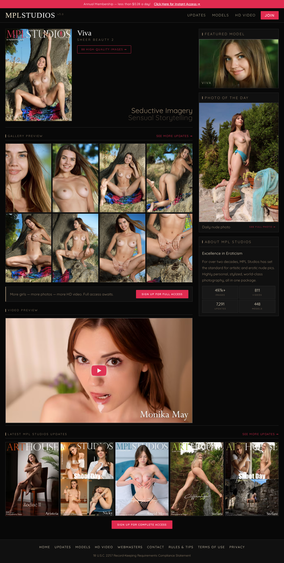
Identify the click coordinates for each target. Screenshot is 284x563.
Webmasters (130, 547)
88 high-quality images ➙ (104, 49)
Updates (196, 15)
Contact (155, 547)
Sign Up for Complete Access (142, 524)
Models (220, 15)
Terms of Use (211, 547)
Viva (84, 33)
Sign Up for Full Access (162, 294)
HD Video (245, 15)
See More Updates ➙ (174, 136)
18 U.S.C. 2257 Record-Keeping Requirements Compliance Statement (142, 555)
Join (270, 15)
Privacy (237, 547)
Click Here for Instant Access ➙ (177, 4)
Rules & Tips (181, 547)
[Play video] (98, 370)
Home (44, 547)
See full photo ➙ (262, 226)
